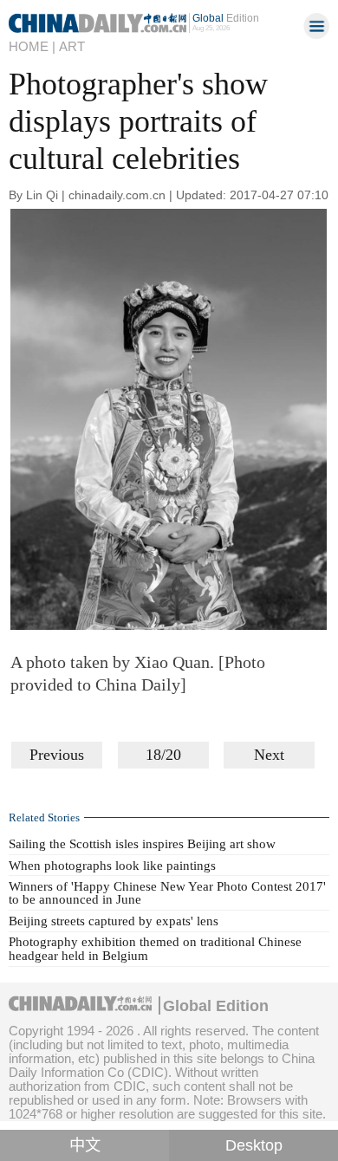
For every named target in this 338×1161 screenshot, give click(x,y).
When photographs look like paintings (112, 865)
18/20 (163, 754)
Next (269, 754)
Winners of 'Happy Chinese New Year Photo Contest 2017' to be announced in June (167, 892)
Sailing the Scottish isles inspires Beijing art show (142, 844)
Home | (32, 46)
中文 (85, 1145)
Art (72, 46)
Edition (225, 18)
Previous (56, 754)
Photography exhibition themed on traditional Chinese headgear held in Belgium (155, 948)
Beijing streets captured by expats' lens (113, 921)
